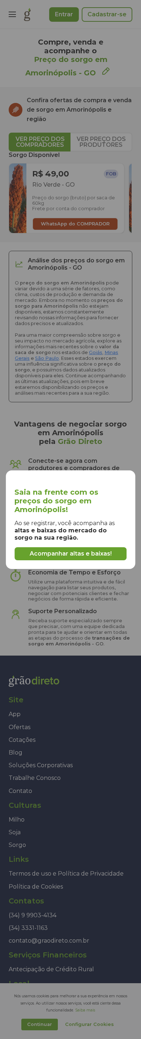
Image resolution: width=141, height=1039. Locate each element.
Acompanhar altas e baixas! (71, 553)
